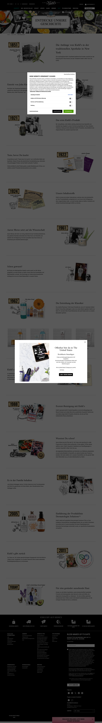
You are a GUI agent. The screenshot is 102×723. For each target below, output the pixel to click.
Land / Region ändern (66, 374)
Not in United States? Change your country (66, 367)
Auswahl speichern (57, 111)
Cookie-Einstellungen (33, 111)
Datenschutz (32, 91)
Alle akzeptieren (68, 111)
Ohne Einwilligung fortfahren (69, 74)
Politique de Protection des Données (43, 91)
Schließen (85, 342)
